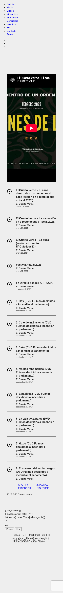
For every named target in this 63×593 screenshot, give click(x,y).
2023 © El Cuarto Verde (19, 494)
